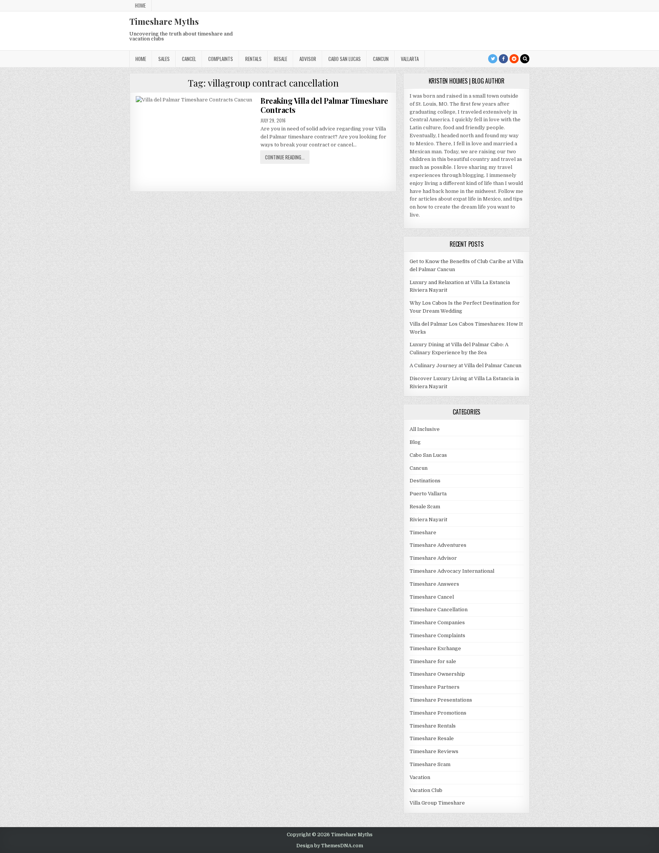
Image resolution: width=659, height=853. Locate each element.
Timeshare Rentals (433, 726)
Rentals (253, 59)
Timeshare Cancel (432, 597)
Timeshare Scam (430, 764)
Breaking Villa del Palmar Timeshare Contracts (324, 105)
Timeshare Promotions (438, 713)
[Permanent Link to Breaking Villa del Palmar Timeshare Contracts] (196, 141)
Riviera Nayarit (428, 519)
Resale (280, 59)
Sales (164, 59)
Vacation (420, 777)
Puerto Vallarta (428, 493)
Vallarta (410, 59)
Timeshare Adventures (438, 545)
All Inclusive (425, 429)
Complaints (220, 59)
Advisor (307, 59)
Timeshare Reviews (434, 751)
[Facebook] (503, 58)
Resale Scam (425, 506)
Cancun (381, 59)
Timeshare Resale (432, 738)
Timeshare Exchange (435, 648)
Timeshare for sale (433, 661)
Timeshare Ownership (437, 674)
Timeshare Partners (435, 687)
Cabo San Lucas (344, 59)
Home (140, 5)
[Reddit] (514, 58)
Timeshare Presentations (441, 700)
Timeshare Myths (164, 21)
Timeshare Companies (437, 622)
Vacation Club (426, 790)
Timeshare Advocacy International (452, 571)
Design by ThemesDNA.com (329, 845)
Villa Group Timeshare (437, 803)
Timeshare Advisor (433, 558)
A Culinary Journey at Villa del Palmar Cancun (465, 365)
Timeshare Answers (434, 584)
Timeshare (423, 532)
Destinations (425, 481)
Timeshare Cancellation (439, 609)
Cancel (189, 59)
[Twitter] (492, 58)
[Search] (524, 58)
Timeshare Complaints (437, 635)
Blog (415, 442)
